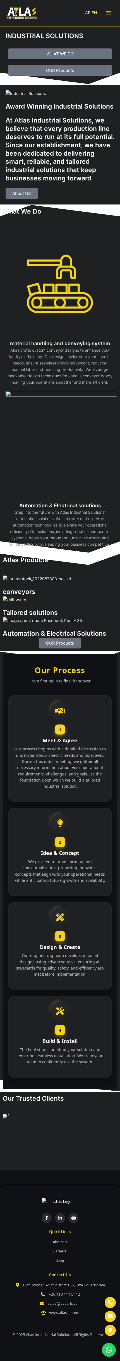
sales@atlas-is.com (64, 1303)
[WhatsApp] (109, 1350)
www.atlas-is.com (64, 1312)
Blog (60, 1260)
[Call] (110, 1302)
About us (60, 1241)
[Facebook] (47, 1218)
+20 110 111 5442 (64, 1294)
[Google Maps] (110, 1330)
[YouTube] (73, 1218)
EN (94, 12)
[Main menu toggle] (108, 13)
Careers (60, 1251)
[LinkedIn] (60, 1218)
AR (87, 12)
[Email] (110, 1316)
